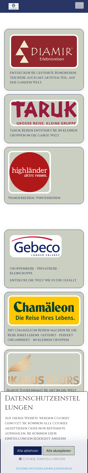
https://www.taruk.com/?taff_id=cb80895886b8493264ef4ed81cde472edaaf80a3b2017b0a (44, 118)
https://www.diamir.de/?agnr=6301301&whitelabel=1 (44, 59)
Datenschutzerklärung (35, 468)
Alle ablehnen (27, 450)
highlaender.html (44, 175)
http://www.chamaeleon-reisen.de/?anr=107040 (44, 318)
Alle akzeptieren (58, 450)
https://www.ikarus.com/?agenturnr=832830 (44, 372)
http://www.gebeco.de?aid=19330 (44, 259)
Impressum (64, 468)
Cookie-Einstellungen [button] (43, 459)
